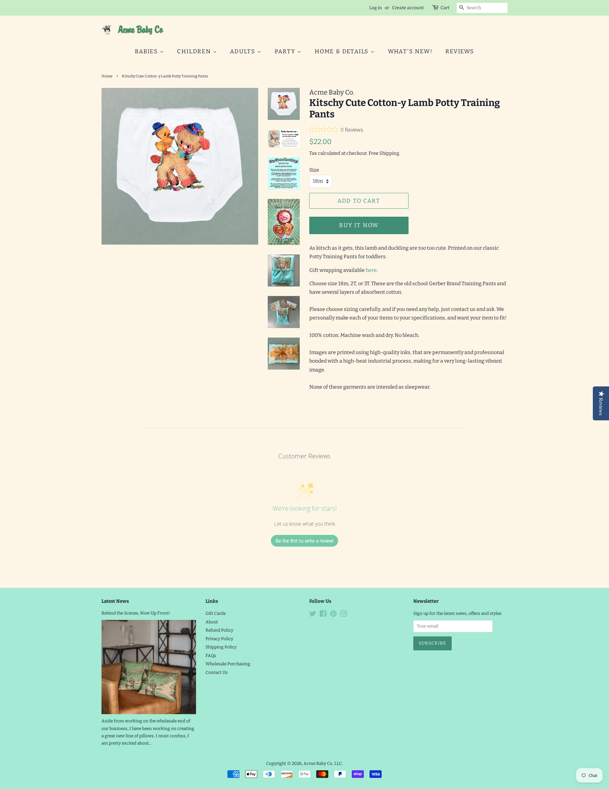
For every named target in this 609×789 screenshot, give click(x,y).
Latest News (115, 601)
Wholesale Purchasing (228, 664)
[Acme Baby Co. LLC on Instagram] (343, 615)
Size (314, 170)
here (371, 270)
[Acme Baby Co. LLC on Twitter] (312, 615)
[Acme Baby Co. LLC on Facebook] (323, 615)
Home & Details (342, 51)
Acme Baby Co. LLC (323, 763)
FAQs (211, 655)
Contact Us (217, 672)
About (212, 622)
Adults (243, 51)
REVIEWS (459, 51)
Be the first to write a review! (304, 541)
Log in (375, 7)
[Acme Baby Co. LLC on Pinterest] (333, 615)
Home (107, 76)
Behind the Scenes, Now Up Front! (136, 613)
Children (195, 51)
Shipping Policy (221, 647)
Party (286, 51)
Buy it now (358, 225)
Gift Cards (216, 613)
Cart (445, 7)
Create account (408, 7)
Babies (147, 51)
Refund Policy (219, 630)
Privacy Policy (219, 638)
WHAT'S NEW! (410, 51)
